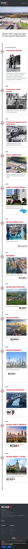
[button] (12, 3)
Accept (4, 546)
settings (10, 544)
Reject (9, 546)
